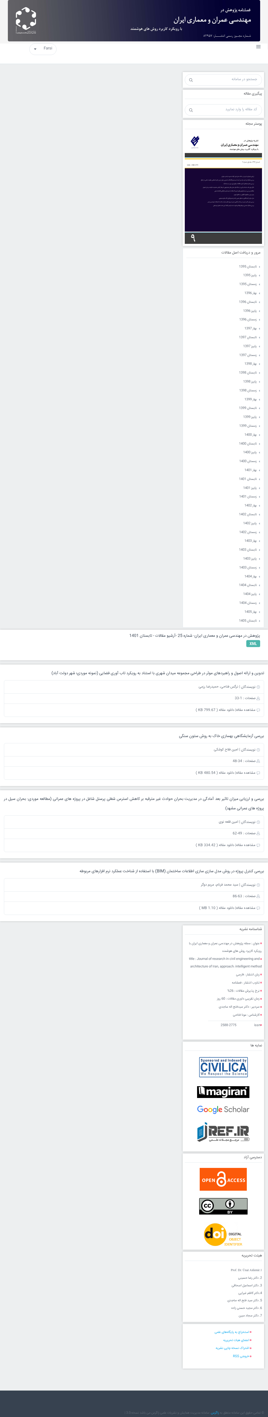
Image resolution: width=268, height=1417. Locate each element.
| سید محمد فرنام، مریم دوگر (220, 884)
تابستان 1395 (248, 266)
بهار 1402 (250, 505)
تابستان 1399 (248, 408)
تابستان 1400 (248, 443)
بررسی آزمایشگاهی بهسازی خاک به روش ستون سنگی (221, 736)
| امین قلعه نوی (229, 822)
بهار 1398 (250, 363)
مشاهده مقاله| (245, 710)
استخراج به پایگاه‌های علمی (232, 1332)
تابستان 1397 (248, 337)
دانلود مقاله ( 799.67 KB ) (215, 710)
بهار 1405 (250, 611)
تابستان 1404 (248, 585)
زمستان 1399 (248, 426)
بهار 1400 (250, 434)
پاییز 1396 (250, 311)
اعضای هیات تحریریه (236, 1340)
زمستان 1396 (248, 319)
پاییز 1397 (250, 346)
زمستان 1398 (248, 390)
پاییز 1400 (250, 452)
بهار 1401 (250, 470)
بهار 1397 (250, 328)
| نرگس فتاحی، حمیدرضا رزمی (219, 686)
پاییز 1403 (250, 558)
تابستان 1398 (248, 372)
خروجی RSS (241, 1356)
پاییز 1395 (250, 275)
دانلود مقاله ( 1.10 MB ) (216, 908)
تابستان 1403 (248, 549)
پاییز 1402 (250, 523)
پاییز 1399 (250, 417)
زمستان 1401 (248, 496)
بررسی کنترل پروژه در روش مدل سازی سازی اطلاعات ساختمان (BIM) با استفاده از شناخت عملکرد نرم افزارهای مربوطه (172, 871)
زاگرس (215, 1412)
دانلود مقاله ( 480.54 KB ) (215, 773)
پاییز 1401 (250, 488)
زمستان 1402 (248, 532)
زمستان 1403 (248, 567)
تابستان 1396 (248, 302)
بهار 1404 (250, 576)
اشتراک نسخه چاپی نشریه (232, 1348)
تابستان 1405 (248, 620)
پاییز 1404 (250, 594)
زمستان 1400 (248, 461)
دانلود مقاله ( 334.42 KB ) (215, 845)
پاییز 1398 (250, 381)
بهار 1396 (250, 293)
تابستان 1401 (248, 479)
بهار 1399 (250, 399)
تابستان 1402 (248, 514)
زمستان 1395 (248, 284)
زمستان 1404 (248, 603)
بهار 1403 (250, 541)
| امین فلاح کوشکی (227, 749)
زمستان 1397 (248, 355)
